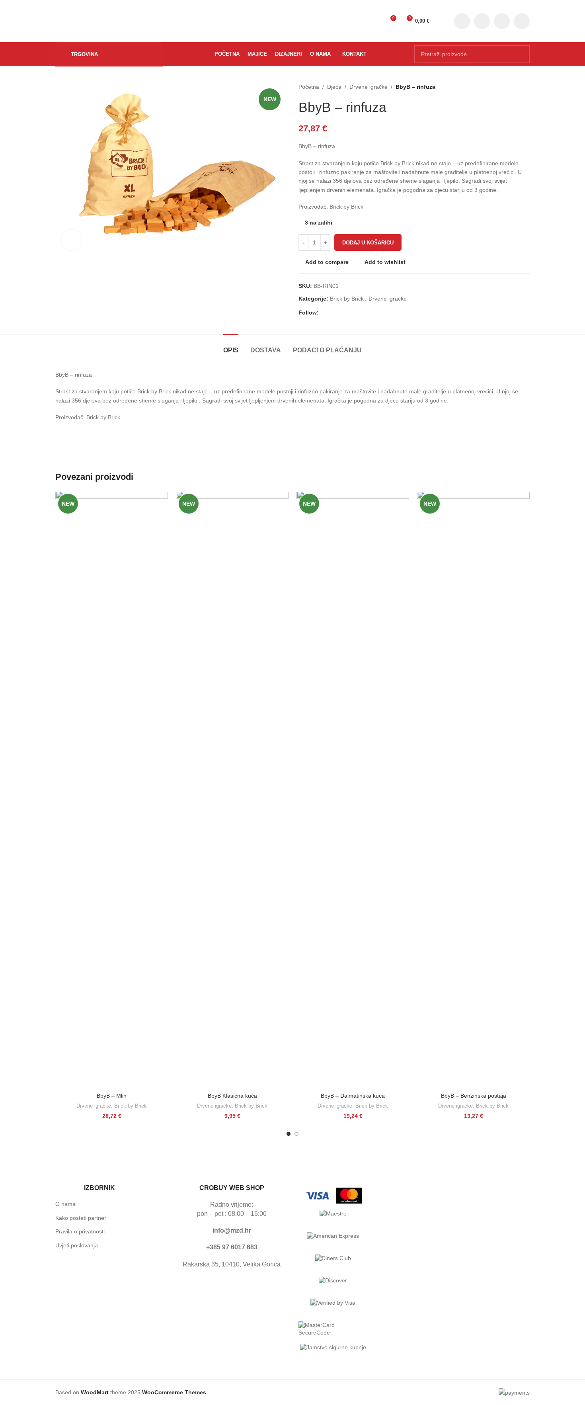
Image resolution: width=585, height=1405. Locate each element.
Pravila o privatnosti (80, 1231)
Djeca (334, 87)
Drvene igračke (368, 87)
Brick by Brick (347, 298)
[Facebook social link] (462, 21)
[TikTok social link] (522, 21)
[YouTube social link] (502, 21)
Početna (308, 87)
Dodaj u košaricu (368, 243)
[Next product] (526, 87)
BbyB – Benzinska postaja (473, 1095)
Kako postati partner (80, 1218)
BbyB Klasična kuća (232, 1095)
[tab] (230, 346)
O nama (65, 1204)
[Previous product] (510, 87)
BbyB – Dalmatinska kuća (353, 1095)
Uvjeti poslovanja (76, 1245)
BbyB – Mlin (112, 1095)
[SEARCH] (520, 54)
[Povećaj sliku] (71, 240)
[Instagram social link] (482, 21)
